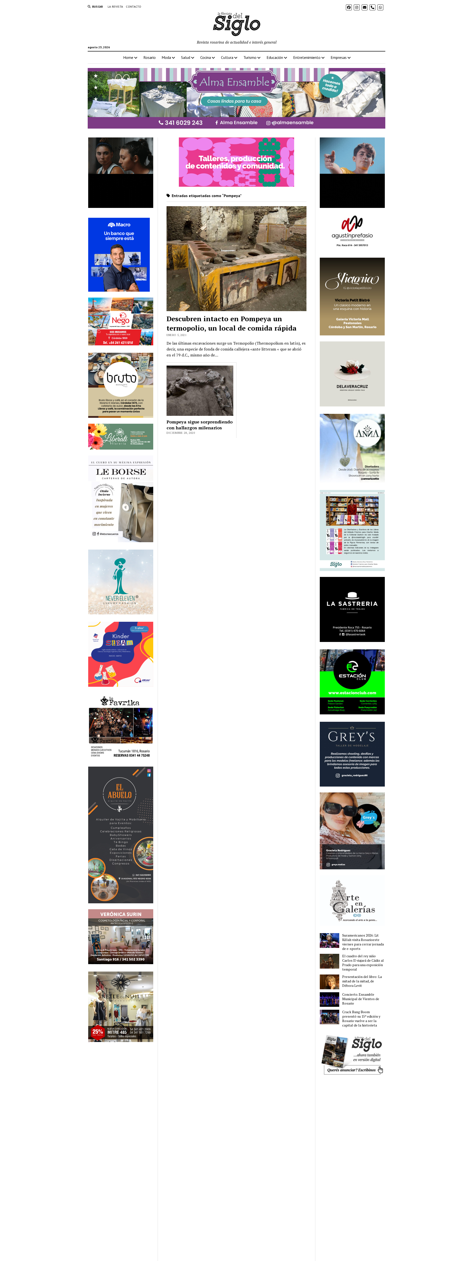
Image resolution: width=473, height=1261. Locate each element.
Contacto (133, 6)
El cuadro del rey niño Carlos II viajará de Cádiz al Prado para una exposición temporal (363, 963)
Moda (166, 57)
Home (128, 57)
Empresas (339, 57)
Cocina (205, 57)
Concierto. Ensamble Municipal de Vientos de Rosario (360, 999)
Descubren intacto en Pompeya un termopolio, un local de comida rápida (232, 323)
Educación (275, 57)
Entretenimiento (307, 57)
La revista (115, 6)
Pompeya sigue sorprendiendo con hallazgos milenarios (200, 425)
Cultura (227, 57)
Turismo (249, 57)
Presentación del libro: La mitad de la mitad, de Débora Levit (362, 981)
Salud (185, 57)
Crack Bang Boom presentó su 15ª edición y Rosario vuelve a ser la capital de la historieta (361, 1018)
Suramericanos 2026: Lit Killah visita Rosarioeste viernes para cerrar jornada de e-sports (363, 942)
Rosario (149, 57)
